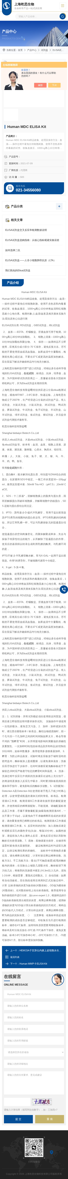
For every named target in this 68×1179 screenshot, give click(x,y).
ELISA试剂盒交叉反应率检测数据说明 (26, 230)
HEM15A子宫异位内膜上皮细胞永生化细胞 (43, 950)
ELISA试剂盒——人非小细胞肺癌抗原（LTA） (30, 260)
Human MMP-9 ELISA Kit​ (33, 963)
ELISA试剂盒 (59, 50)
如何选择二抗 (12, 250)
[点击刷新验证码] (42, 1102)
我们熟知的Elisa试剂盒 (17, 270)
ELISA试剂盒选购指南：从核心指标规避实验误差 (32, 240)
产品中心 (31, 50)
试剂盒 (44, 50)
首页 (20, 50)
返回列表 (14, 957)
